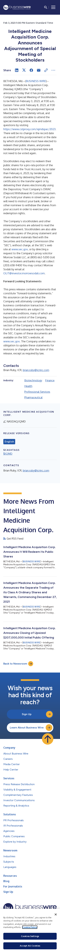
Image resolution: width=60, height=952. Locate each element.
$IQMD (7, 453)
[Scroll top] (47, 739)
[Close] (56, 914)
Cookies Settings (30, 936)
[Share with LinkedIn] (16, 70)
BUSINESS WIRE (36, 81)
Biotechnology (33, 380)
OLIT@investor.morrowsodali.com (24, 273)
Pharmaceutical (33, 397)
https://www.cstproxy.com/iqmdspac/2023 (29, 129)
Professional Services (37, 391)
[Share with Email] (38, 70)
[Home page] (17, 7)
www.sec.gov (20, 249)
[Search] (45, 7)
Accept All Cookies (30, 945)
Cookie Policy (29, 927)
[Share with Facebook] (31, 70)
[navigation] (53, 7)
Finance (49, 380)
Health (28, 386)
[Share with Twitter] (24, 70)
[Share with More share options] (53, 70)
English (9, 441)
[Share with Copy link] (46, 70)
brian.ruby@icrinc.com (36, 370)
